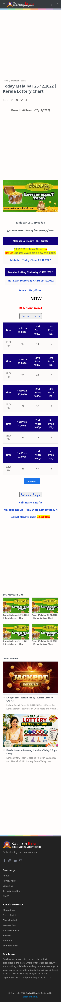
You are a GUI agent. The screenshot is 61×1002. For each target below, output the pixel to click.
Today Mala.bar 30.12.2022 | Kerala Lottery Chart (44, 616)
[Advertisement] (30, 42)
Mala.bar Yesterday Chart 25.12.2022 (31, 280)
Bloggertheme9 (30, 996)
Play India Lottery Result (41, 509)
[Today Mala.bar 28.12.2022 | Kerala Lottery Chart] (45, 631)
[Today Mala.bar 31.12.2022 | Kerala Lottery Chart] (16, 631)
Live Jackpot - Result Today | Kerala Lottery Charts (29, 699)
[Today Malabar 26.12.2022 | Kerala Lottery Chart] (30, 196)
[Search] (57, 4)
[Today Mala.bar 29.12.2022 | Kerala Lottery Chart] (16, 605)
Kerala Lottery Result (31, 290)
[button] (52, 4)
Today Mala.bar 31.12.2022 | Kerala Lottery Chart (16, 642)
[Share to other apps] (26, 100)
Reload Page (31, 316)
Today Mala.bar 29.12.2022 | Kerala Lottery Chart (16, 616)
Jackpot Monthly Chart (23, 516)
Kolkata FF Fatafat (30, 502)
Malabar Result (13, 509)
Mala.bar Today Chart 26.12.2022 (30, 260)
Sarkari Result (32, 993)
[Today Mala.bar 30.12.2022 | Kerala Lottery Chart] (45, 605)
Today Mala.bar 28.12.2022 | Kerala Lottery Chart (44, 642)
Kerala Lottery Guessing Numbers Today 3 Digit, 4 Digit (32, 752)
